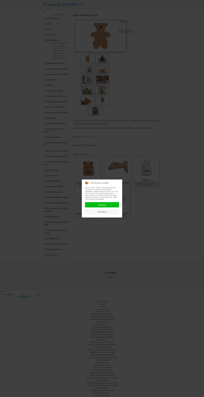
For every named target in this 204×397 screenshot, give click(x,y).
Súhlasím (102, 204)
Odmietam (102, 211)
